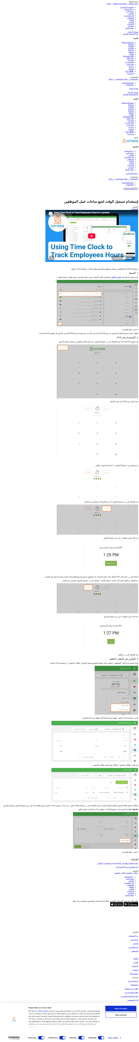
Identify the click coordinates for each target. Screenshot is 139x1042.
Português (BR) (128, 56)
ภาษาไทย (130, 64)
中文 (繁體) (129, 71)
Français (131, 50)
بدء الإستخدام (129, 9)
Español (131, 48)
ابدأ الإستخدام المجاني (130, 34)
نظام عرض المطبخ (131, 989)
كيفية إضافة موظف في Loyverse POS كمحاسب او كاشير (117, 863)
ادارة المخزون (129, 16)
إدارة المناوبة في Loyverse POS (127, 867)
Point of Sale (133, 89)
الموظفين (130, 18)
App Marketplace (128, 83)
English (131, 46)
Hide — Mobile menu (130, 4)
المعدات (131, 26)
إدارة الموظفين (132, 1000)
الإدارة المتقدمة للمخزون (129, 996)
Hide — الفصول (120, 873)
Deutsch (131, 44)
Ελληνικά (130, 74)
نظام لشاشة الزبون (131, 992)
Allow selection (121, 1015)
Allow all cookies (120, 1008)
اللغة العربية (129, 62)
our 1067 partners (42, 1011)
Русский (131, 60)
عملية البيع (130, 11)
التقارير (131, 22)
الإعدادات (130, 24)
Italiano (131, 52)
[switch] (62, 1037)
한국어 (131, 67)
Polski (132, 54)
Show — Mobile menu (115, 4)
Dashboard (134, 985)
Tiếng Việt (130, 58)
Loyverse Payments (127, 7)
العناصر (131, 14)
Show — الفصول (132, 873)
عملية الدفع (130, 28)
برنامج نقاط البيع (132, 173)
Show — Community (116, 79)
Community (130, 85)
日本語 (131, 69)
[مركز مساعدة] (130, 142)
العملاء (131, 20)
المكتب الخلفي (116, 277)
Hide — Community (131, 79)
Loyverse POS (133, 981)
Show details (113, 1038)
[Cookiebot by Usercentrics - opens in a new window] (14, 1037)
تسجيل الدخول (133, 32)
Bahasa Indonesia (128, 42)
